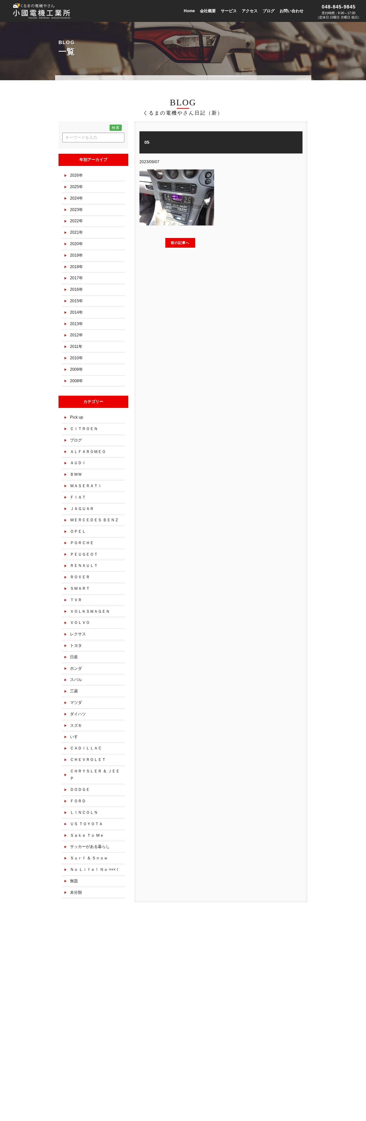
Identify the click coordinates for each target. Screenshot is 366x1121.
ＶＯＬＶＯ (80, 622)
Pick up (76, 417)
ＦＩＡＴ (78, 497)
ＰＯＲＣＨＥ (82, 543)
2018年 (76, 267)
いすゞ (76, 737)
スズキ (76, 725)
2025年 (76, 187)
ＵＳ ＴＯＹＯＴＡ (86, 824)
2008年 (76, 381)
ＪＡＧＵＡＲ (82, 509)
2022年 (76, 221)
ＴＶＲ (76, 600)
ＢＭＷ (76, 474)
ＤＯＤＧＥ (80, 789)
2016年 (76, 289)
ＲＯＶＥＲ (80, 577)
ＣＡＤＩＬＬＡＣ (86, 748)
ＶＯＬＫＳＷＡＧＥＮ (90, 611)
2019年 (76, 255)
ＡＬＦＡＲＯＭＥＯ (88, 451)
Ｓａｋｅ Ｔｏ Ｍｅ (87, 835)
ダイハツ (78, 714)
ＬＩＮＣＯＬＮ (84, 812)
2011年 (76, 346)
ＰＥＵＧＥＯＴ (84, 554)
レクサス (78, 634)
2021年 (76, 232)
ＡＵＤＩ (78, 463)
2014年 (76, 312)
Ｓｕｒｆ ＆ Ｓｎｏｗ (89, 858)
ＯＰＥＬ (78, 531)
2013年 (76, 324)
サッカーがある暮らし (90, 846)
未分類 (76, 892)
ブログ (76, 440)
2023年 (76, 210)
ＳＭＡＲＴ (80, 588)
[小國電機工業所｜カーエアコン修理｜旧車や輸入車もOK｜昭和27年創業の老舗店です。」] (42, 15)
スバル (76, 679)
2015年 (76, 301)
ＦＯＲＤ (78, 801)
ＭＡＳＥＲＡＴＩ (86, 486)
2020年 (76, 244)
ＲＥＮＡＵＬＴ (84, 565)
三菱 (74, 691)
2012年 (76, 335)
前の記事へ (180, 243)
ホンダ (76, 668)
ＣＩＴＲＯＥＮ (84, 429)
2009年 (76, 369)
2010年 (76, 358)
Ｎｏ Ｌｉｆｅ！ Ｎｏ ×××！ (95, 869)
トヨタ (76, 645)
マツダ (76, 702)
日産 (74, 657)
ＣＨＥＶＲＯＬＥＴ (88, 759)
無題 (74, 881)
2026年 (76, 175)
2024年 (76, 198)
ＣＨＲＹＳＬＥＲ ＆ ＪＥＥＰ (95, 774)
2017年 (76, 278)
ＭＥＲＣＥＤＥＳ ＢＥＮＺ (94, 520)
